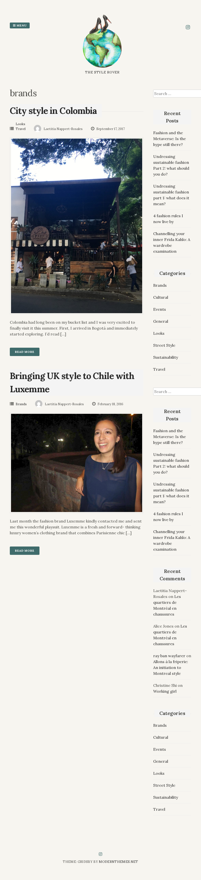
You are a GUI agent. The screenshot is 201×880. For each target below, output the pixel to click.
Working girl (164, 691)
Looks (20, 124)
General (160, 321)
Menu (21, 25)
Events (159, 309)
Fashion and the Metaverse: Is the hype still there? (169, 138)
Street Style (164, 345)
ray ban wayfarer (169, 655)
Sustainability (165, 357)
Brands (21, 404)
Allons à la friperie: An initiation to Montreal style (170, 667)
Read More (24, 352)
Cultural (160, 297)
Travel (20, 129)
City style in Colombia (53, 110)
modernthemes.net (118, 862)
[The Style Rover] (102, 66)
